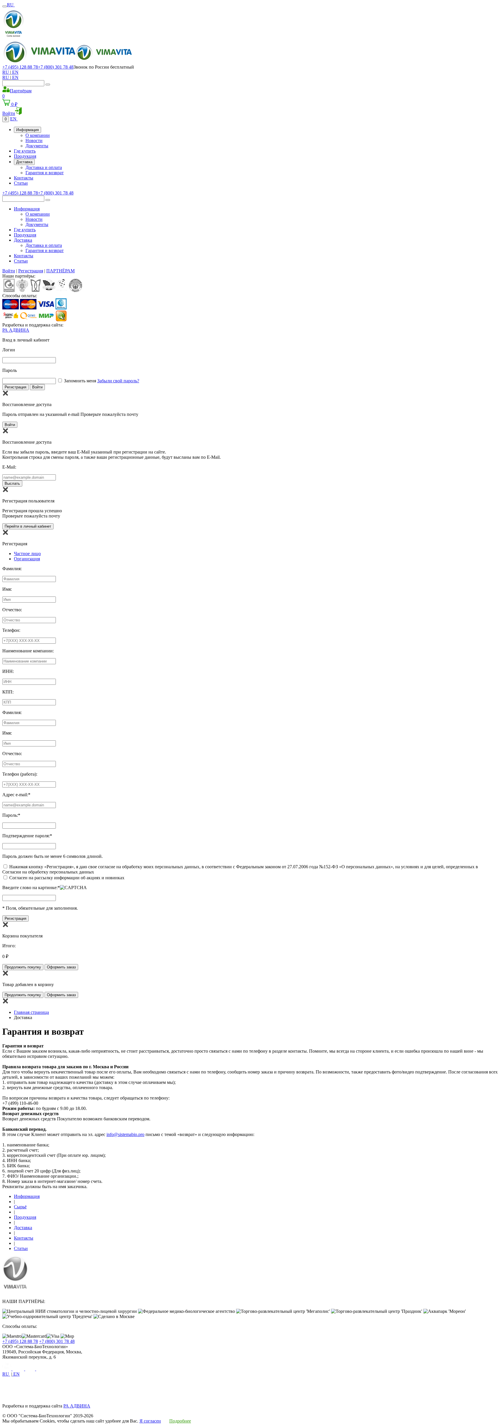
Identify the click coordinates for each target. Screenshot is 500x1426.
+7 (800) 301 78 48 (55, 67)
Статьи (21, 183)
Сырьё (20, 1206)
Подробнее (180, 1420)
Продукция (25, 156)
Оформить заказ (61, 967)
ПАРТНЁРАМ (60, 270)
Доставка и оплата (43, 167)
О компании (37, 135)
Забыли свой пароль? (118, 380)
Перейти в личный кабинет (28, 526)
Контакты (23, 177)
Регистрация (30, 270)
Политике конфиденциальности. (34, 1390)
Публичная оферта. (87, 1390)
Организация (27, 558)
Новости (34, 140)
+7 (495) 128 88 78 (20, 67)
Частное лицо (27, 553)
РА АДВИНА (15, 330)
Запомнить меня (80, 380)
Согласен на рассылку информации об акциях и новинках (66, 877)
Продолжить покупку (23, 967)
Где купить (25, 150)
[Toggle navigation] (4, 6)
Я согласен (150, 1420)
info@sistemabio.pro (125, 1134)
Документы (36, 145)
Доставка (24, 162)
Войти (8, 270)
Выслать (12, 483)
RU (11, 4)
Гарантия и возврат (44, 172)
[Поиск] (47, 84)
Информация (27, 130)
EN (15, 72)
